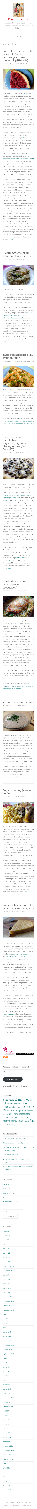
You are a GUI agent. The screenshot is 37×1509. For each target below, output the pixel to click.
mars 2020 (6, 1284)
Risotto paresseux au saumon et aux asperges (18, 254)
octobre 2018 (7, 1349)
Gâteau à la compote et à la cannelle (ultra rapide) (18, 906)
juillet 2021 (6, 1235)
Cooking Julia (28, 138)
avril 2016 (6, 1481)
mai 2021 (6, 1244)
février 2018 (7, 1385)
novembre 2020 (8, 1271)
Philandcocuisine (9, 1014)
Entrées (5, 1189)
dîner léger (9, 1110)
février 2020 (7, 1288)
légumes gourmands (15, 1117)
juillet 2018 (6, 1363)
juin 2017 (6, 1420)
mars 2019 (6, 1328)
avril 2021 (6, 1249)
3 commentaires (20, 796)
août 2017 (6, 1411)
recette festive (11, 1120)
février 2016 (7, 1490)
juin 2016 (6, 1472)
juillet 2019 (6, 1319)
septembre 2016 (8, 1459)
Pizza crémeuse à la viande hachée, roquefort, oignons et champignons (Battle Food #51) (16, 443)
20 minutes (16, 1103)
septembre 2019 (8, 1310)
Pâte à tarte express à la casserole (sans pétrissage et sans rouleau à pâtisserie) (18, 55)
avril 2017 (6, 1428)
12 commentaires (21, 452)
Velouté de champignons (18, 702)
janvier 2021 (7, 1262)
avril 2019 (6, 1323)
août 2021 (6, 1231)
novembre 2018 (8, 1345)
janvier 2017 (7, 1442)
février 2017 (7, 1437)
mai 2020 (6, 1275)
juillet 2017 (6, 1415)
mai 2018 (6, 1371)
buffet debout (15, 1107)
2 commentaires (21, 705)
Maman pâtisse (20, 563)
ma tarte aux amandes (21, 954)
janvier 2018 (7, 1389)
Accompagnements (10, 1201)
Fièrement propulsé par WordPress (18, 1502)
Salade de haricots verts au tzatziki (15, 1139)
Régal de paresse (18, 19)
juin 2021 (6, 1240)
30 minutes (22, 1103)
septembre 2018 (8, 1354)
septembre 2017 (8, 1407)
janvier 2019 (7, 1336)
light (10, 1113)
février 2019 (7, 1332)
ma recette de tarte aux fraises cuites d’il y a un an (18, 158)
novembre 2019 (8, 1301)
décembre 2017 (8, 1393)
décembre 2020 (8, 1266)
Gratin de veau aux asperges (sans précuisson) (14, 584)
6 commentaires (20, 911)
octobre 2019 (7, 1306)
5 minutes (8, 1099)
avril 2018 (6, 1376)
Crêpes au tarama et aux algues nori (16, 1143)
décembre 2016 (8, 1446)
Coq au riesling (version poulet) (17, 791)
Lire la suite (15, 239)
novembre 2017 (8, 1398)
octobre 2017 (7, 1402)
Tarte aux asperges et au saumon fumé (18, 356)
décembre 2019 (8, 1297)
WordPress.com (27, 1505)
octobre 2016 (7, 1455)
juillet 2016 (6, 1468)
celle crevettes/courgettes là (13, 318)
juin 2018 (6, 1367)
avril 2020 (6, 1279)
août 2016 (6, 1464)
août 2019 (6, 1314)
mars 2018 (6, 1380)
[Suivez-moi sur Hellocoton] (9, 1054)
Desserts (6, 1184)
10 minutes (22, 1099)
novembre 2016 (8, 1450)
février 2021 (7, 1257)
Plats (4, 1197)
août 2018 (6, 1358)
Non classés (7, 1193)
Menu (19, 36)
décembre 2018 (8, 1341)
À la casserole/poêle (18, 1122)
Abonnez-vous (12, 1079)
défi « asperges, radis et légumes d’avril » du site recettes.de (18, 686)
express (21, 1110)
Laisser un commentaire (24, 361)
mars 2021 (6, 1253)
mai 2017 (6, 1424)
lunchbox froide (22, 1113)
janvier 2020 (7, 1292)
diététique (27, 1107)
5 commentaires (21, 63)
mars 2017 (6, 1433)
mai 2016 (6, 1477)
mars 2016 (6, 1485)
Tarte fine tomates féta (11, 1155)
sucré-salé (24, 1120)
